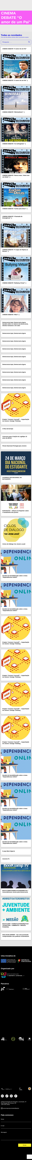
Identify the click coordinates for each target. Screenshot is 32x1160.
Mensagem (4, 1132)
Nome (2, 1119)
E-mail (2, 1125)
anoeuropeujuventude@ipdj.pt (11, 1108)
